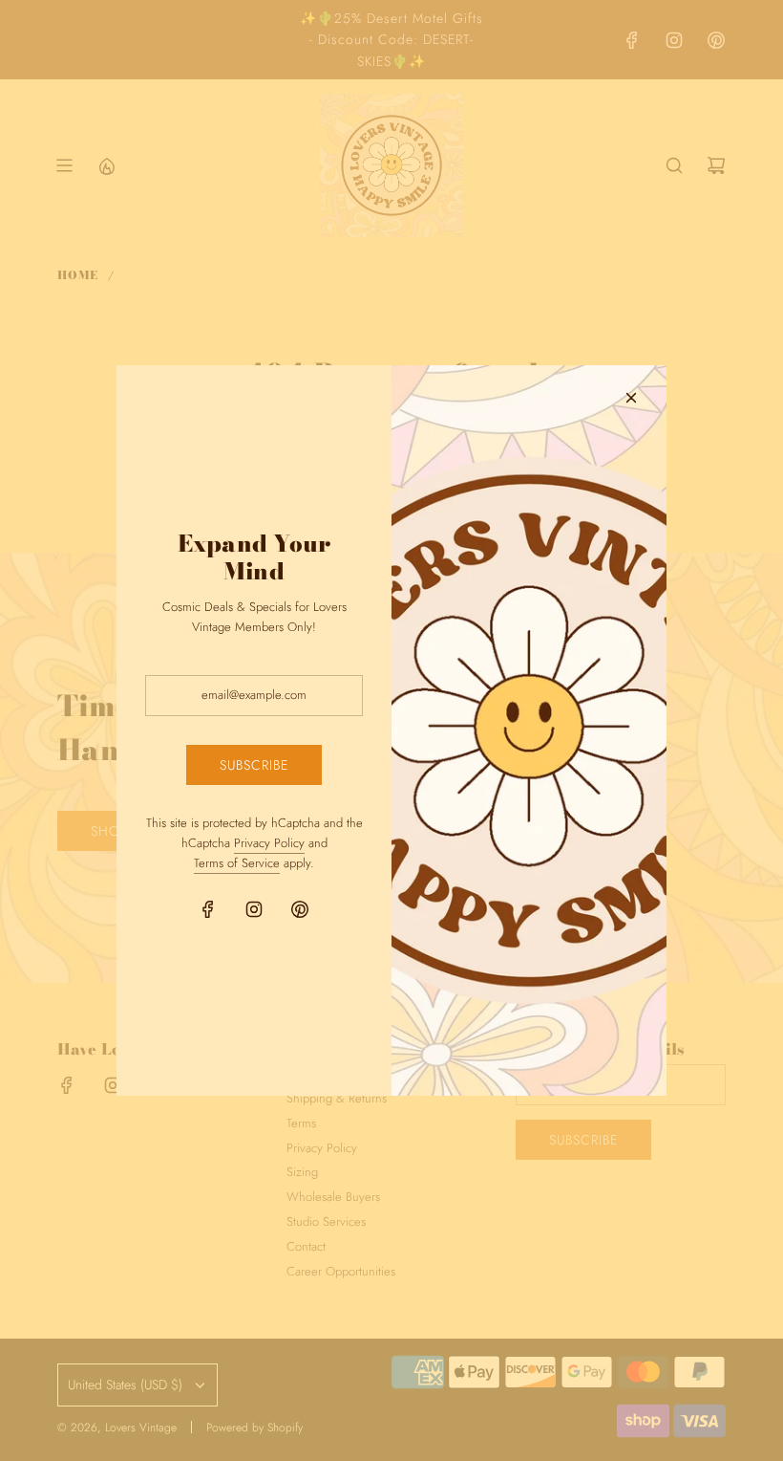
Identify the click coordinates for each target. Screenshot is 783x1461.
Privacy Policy (269, 843)
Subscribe (254, 764)
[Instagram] (254, 909)
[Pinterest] (300, 909)
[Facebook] (208, 909)
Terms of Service (237, 863)
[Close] (631, 398)
